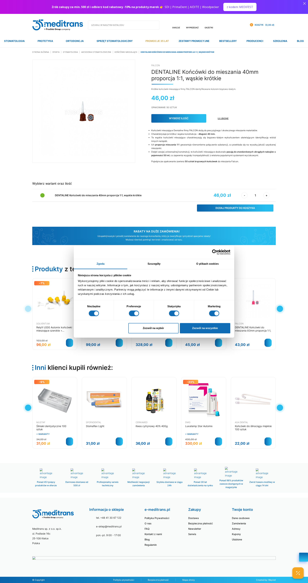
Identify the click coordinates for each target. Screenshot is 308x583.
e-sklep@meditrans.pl (109, 526)
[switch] (134, 313)
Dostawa (193, 518)
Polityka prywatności (123, 580)
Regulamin (151, 544)
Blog (147, 539)
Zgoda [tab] (101, 263)
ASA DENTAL (241, 422)
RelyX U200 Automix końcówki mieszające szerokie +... (54, 329)
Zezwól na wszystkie (205, 328)
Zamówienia (239, 523)
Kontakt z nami (153, 534)
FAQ (147, 528)
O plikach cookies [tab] (207, 263)
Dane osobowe (241, 518)
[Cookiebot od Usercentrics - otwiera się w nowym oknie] (214, 252)
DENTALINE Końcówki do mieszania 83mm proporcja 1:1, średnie (253, 330)
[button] (280, 309)
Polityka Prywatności (157, 518)
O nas (148, 523)
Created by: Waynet (266, 580)
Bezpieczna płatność (200, 523)
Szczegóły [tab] (154, 263)
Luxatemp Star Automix (199, 426)
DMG (187, 422)
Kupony (236, 534)
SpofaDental (93, 422)
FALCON (155, 65)
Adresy (236, 528)
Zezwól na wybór (153, 328)
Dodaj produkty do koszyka (235, 207)
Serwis (192, 534)
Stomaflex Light (95, 426)
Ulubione (237, 539)
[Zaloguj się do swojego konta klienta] (241, 25)
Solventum (43, 323)
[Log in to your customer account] (234, 25)
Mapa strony (188, 580)
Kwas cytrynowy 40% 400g (152, 426)
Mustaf (40, 422)
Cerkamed (142, 422)
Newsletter (194, 528)
